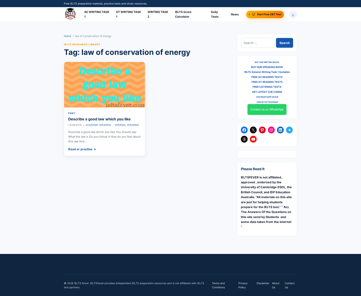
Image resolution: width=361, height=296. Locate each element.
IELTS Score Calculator (183, 14)
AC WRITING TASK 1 (96, 14)
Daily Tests (214, 14)
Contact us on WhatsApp (267, 109)
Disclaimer (263, 283)
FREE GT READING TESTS (267, 81)
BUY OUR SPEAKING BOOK (267, 67)
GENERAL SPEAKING (127, 125)
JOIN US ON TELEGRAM (267, 102)
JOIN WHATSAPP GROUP (267, 97)
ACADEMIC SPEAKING (98, 125)
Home (67, 36)
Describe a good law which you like (99, 119)
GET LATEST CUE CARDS (267, 91)
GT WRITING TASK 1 (128, 14)
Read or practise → (82, 149)
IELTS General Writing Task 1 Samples (267, 71)
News (235, 14)
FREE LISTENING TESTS (267, 86)
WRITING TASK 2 (158, 14)
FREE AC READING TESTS (267, 77)
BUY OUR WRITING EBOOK (267, 62)
